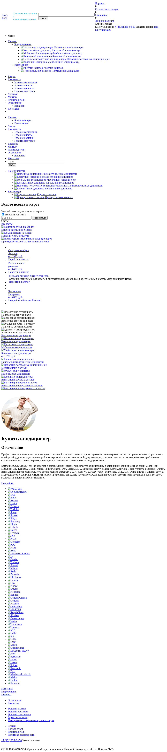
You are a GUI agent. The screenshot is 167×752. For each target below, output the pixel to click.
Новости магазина (15, 214)
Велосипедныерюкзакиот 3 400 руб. (16, 266)
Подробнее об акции (20, 300)
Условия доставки (24, 88)
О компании (15, 102)
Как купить (14, 79)
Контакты (13, 108)
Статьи (12, 726)
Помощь (6, 694)
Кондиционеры (22, 44)
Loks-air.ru (5, 16)
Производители (16, 99)
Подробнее (7, 483)
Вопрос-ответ (15, 728)
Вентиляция (21, 64)
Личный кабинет (104, 20)
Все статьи (7, 223)
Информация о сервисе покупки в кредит (31, 720)
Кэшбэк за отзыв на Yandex (16, 229)
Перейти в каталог (18, 259)
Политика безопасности (21, 734)
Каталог (12, 41)
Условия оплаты (23, 85)
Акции (11, 76)
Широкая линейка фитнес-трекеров (29, 275)
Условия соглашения (25, 82)
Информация (8, 691)
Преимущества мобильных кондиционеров (25, 241)
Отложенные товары (106, 9)
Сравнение (101, 15)
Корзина (100, 3)
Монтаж (12, 97)
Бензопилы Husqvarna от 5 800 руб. (15, 294)
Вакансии (19, 105)
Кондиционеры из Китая (15, 235)
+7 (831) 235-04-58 (125, 26)
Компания (7, 688)
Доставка (13, 94)
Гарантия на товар (24, 91)
